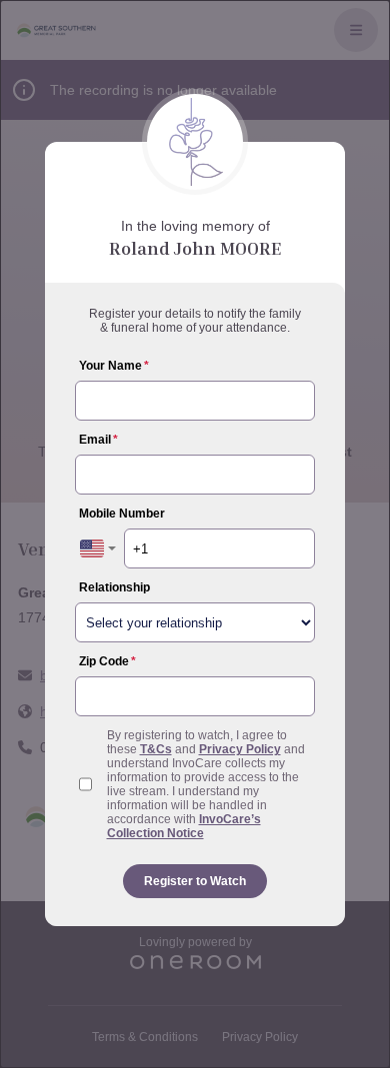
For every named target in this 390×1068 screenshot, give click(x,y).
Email (98, 440)
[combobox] (98, 548)
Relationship (114, 587)
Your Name (114, 366)
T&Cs (156, 749)
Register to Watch (195, 881)
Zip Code (107, 661)
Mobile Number (122, 514)
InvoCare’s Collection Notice (184, 826)
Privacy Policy (240, 749)
